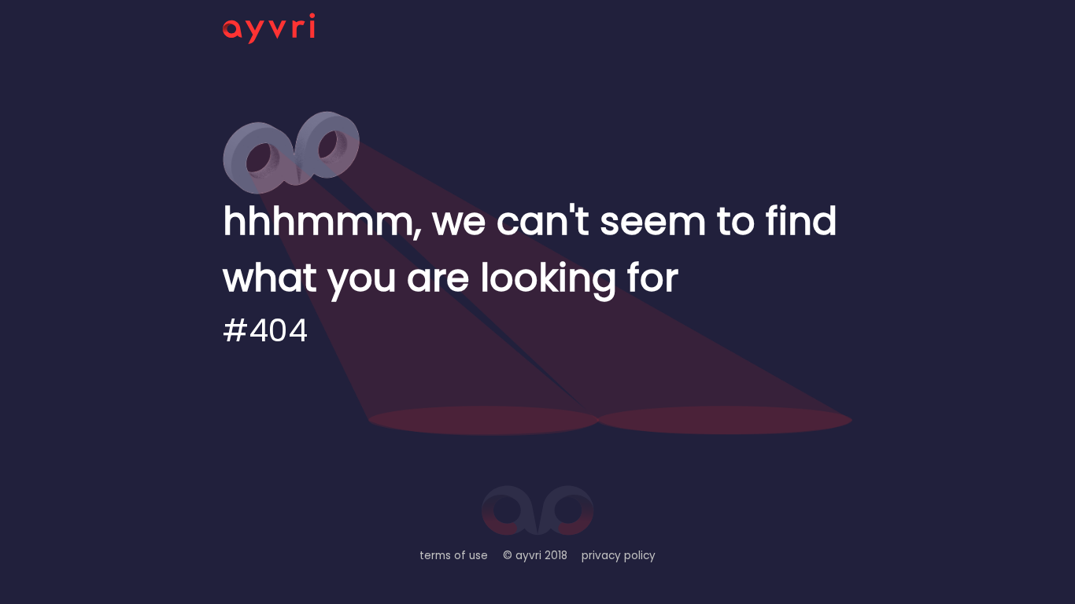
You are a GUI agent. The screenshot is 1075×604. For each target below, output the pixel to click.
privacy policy (619, 555)
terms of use (453, 555)
